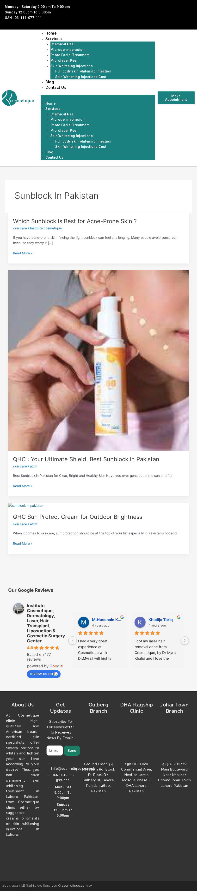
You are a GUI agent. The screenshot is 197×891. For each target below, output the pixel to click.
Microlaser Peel (64, 60)
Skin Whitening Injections (71, 66)
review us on (41, 673)
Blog (49, 82)
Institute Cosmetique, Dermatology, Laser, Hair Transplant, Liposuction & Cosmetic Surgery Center (46, 623)
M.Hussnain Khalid (107, 619)
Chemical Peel (62, 44)
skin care (20, 228)
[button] (98, 98)
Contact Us (55, 87)
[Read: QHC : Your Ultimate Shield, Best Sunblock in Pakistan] (98, 360)
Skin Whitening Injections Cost (80, 77)
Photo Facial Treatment (70, 55)
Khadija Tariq (160, 619)
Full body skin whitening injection (83, 71)
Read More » (22, 253)
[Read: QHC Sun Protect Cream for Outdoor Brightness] (25, 505)
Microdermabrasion (67, 50)
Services (53, 38)
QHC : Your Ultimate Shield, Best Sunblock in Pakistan (86, 459)
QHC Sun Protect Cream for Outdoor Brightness (77, 516)
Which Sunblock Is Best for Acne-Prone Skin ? (75, 221)
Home (50, 33)
